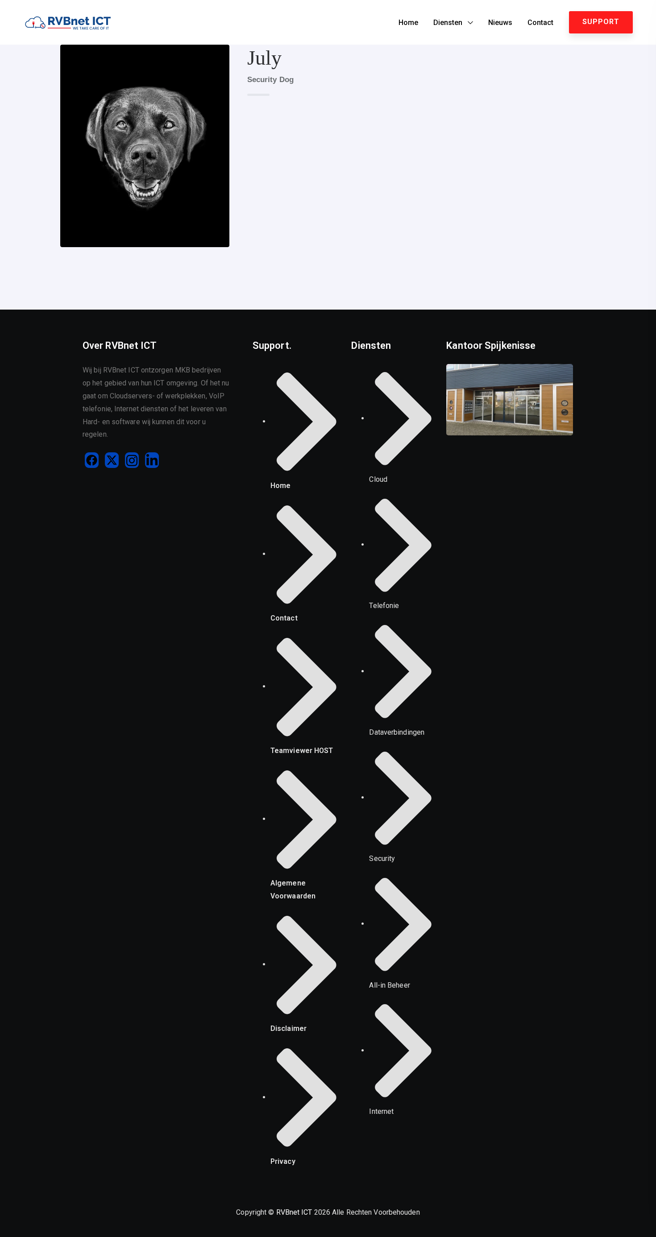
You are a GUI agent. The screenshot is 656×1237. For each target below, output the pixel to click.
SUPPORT (600, 21)
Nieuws (500, 22)
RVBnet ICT (294, 1212)
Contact (540, 22)
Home (408, 22)
